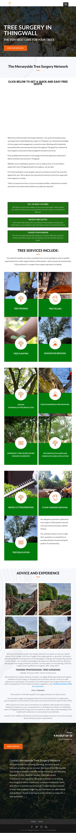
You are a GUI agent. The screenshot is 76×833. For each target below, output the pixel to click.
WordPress (52, 830)
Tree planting (20, 353)
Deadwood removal (55, 353)
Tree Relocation (21, 552)
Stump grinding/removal (55, 507)
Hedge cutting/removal (21, 507)
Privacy (33, 821)
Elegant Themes (33, 830)
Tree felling (55, 308)
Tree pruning (21, 308)
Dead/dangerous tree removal (55, 404)
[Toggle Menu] (65, 4)
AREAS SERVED (13, 746)
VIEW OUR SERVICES (15, 48)
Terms (40, 821)
